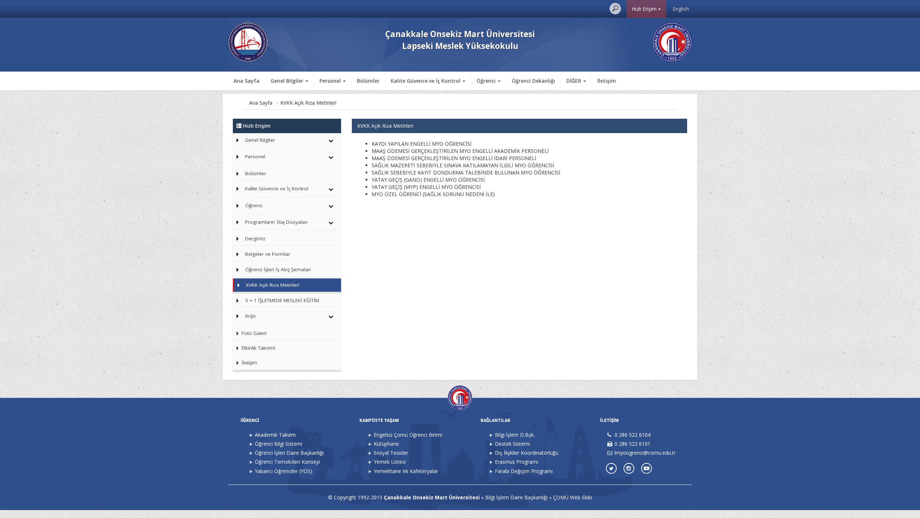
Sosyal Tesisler (391, 452)
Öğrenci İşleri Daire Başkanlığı (289, 452)
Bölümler (368, 80)
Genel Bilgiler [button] (288, 80)
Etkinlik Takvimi (257, 348)
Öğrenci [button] (487, 80)
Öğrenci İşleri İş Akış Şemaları (278, 269)
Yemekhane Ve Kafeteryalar (406, 471)
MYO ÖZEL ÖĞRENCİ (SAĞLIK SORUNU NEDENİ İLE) (433, 194)
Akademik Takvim (275, 434)
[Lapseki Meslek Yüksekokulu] (248, 41)
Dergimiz (255, 238)
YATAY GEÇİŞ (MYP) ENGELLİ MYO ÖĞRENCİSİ (426, 186)
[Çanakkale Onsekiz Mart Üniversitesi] (672, 41)
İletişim (606, 80)
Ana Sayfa (246, 80)
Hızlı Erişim (645, 8)
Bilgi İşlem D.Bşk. (515, 434)
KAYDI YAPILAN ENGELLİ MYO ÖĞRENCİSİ (422, 143)
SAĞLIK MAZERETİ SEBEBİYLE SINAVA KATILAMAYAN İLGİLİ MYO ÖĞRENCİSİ (463, 165)
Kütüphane (386, 443)
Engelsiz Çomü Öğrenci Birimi (408, 434)
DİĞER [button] (574, 80)
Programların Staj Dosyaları (276, 222)
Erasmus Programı (516, 461)
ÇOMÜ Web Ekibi (572, 497)
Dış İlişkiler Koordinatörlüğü (526, 452)
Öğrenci (253, 205)
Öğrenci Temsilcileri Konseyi (287, 461)
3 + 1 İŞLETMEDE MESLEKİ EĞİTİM (282, 300)
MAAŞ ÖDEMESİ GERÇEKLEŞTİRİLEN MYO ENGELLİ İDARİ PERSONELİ (454, 158)
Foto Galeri (253, 333)
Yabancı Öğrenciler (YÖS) (283, 471)
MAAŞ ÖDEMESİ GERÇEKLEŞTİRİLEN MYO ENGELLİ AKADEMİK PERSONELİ (460, 150)
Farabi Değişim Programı (524, 471)
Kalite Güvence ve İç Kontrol (276, 188)
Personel (255, 156)
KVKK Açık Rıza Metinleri (308, 102)
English (681, 8)
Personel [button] (330, 80)
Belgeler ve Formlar (267, 254)
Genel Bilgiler (260, 140)
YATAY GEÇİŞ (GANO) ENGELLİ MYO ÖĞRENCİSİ (428, 179)
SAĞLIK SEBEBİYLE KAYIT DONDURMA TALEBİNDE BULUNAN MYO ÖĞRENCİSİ (466, 172)
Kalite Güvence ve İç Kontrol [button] (426, 80)
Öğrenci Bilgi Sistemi (278, 443)
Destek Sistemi (512, 443)
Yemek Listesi (390, 461)
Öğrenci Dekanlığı (533, 80)
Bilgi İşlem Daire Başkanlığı (516, 497)
